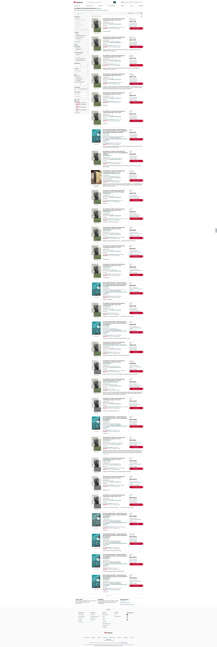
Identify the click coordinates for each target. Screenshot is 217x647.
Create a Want (78, 603)
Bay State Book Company (110, 27)
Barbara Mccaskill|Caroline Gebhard (110, 381)
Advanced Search (77, 5)
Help (141, 2)
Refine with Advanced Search (102, 10)
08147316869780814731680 (115, 24)
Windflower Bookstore (109, 101)
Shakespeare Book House (110, 119)
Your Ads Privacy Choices (106, 623)
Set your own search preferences (127, 604)
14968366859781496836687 (115, 424)
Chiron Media (107, 274)
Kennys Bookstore (108, 313)
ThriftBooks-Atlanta (109, 45)
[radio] (75, 47)
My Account (131, 2)
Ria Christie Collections (109, 254)
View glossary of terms (125, 602)
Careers (104, 618)
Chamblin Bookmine (109, 180)
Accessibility (104, 627)
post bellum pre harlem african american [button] (86, 10)
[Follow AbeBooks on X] (127, 617)
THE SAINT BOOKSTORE (110, 237)
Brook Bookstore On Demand (111, 200)
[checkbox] (75, 18)
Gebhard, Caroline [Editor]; (121, 345)
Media (104, 616)
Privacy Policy (105, 621)
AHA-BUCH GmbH (108, 447)
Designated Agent (105, 625)
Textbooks (122, 5)
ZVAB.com (131, 637)
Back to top (108, 609)
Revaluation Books (109, 335)
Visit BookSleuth (101, 603)
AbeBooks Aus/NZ (112, 637)
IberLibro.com (126, 637)
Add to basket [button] (136, 28)
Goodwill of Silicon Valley (110, 82)
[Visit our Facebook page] (127, 615)
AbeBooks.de (93, 637)
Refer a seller (93, 619)
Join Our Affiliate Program (95, 616)
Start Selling (141, 5)
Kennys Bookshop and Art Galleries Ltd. (113, 218)
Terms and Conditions (124, 642)
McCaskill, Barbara (107, 155)
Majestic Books (108, 588)
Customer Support (117, 616)
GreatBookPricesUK (109, 526)
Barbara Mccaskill (107, 440)
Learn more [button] (77, 112)
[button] (76, 13)
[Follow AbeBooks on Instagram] (127, 620)
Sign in (127, 2)
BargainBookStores (109, 143)
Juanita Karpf (106, 286)
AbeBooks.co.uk (86, 637)
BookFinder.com (108, 640)
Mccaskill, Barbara (107, 211)
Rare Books (101, 5)
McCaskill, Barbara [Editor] (109, 345)
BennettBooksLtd (108, 352)
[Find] (114, 2)
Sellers (131, 5)
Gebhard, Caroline (116, 173)
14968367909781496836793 (115, 137)
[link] (141, 13)
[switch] (76, 89)
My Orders (80, 619)
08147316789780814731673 (115, 177)
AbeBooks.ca (119, 637)
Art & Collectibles (111, 5)
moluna (106, 388)
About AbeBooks (105, 614)
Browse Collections (89, 5)
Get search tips (123, 600)
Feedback (216, 230)
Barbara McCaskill (107, 230)
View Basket (80, 621)
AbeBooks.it (105, 637)
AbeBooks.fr (99, 637)
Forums (104, 619)
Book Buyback (93, 618)
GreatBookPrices (108, 430)
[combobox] (100, 2)
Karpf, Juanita (106, 133)
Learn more (77, 41)
